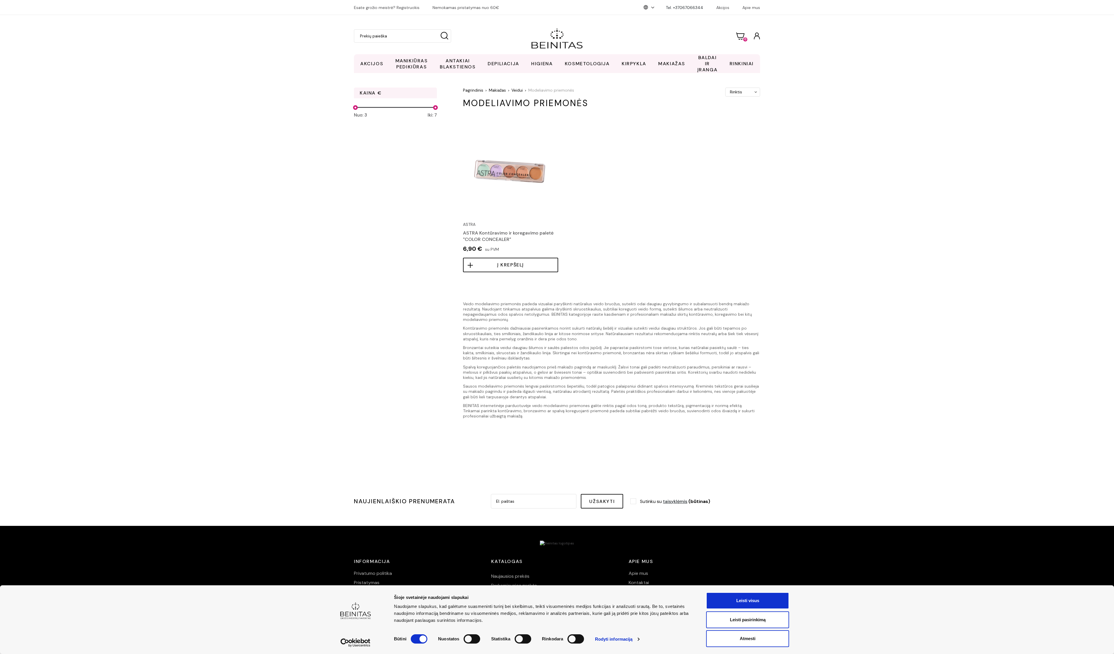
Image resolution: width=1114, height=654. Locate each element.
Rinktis (736, 92)
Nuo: (360, 115)
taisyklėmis (675, 501)
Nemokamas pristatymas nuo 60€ (466, 7)
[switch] (472, 639)
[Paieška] (444, 36)
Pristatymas (366, 582)
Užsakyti (602, 501)
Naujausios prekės (510, 576)
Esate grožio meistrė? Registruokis (386, 7)
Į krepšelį (510, 265)
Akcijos (722, 7)
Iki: (432, 115)
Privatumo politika (373, 573)
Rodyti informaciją (614, 639)
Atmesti (747, 638)
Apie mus (751, 7)
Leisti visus (747, 600)
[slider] (355, 107)
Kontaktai (639, 582)
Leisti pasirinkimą (748, 619)
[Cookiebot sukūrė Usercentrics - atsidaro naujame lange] (355, 642)
